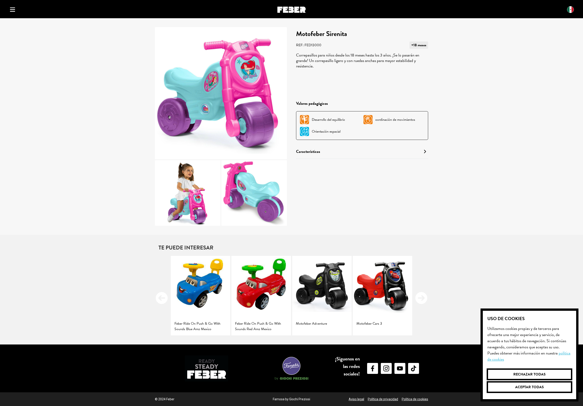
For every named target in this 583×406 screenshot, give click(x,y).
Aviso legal (356, 399)
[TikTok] (413, 368)
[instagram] (386, 368)
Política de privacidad (383, 399)
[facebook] (372, 368)
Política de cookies (415, 399)
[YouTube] (399, 368)
